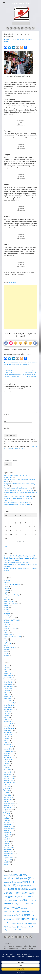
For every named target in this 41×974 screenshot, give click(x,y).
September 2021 (9, 757)
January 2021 (8, 774)
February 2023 (8, 724)
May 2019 (7, 816)
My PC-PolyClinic (21, 3)
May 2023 (7, 717)
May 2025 (7, 669)
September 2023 (9, 709)
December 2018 (9, 826)
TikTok (6, 639)
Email (6, 421)
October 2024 (8, 684)
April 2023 (7, 720)
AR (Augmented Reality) (11, 595)
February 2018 (8, 847)
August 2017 (8, 860)
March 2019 (7, 820)
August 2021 (8, 759)
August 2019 (8, 810)
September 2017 (9, 858)
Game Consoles (9, 601)
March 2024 (7, 697)
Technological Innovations (26, 363)
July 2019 (7, 812)
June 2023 (7, 715)
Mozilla (6, 626)
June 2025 (7, 667)
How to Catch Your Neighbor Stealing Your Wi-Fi (19, 556)
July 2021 (7, 761)
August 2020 (8, 784)
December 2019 (9, 801)
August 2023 (8, 711)
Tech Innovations (24, 364)
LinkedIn (6, 622)
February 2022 (8, 747)
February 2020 (8, 797)
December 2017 (9, 851)
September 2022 (9, 732)
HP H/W (6, 607)
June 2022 (7, 738)
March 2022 (7, 745)
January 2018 (8, 849)
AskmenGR (12, 283)
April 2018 (7, 843)
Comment (7, 392)
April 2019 (7, 818)
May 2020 (7, 791)
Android (6, 591)
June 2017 (7, 864)
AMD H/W (7, 589)
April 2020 (7, 793)
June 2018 (7, 839)
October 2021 (8, 755)
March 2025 (7, 674)
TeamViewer (8, 635)
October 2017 (8, 856)
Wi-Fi (5, 651)
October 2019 (8, 805)
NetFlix (6, 630)
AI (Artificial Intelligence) (12, 584)
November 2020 (9, 778)
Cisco (5, 597)
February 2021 (8, 772)
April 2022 (7, 743)
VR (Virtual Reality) (10, 647)
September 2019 (9, 807)
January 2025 (8, 678)
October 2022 (8, 730)
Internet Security (9, 618)
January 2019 (8, 824)
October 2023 (8, 707)
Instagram (15, 363)
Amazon (6, 586)
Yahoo (6, 653)
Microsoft (7, 624)
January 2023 (8, 726)
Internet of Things (13, 903)
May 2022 (7, 741)
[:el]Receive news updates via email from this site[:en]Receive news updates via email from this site (20, 441)
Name (6, 415)
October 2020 (8, 780)
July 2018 (7, 837)
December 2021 (9, 751)
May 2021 (7, 766)
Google (6, 605)
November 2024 (9, 682)
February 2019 (8, 822)
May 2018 (7, 841)
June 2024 (7, 690)
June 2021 (7, 764)
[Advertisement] (20, 300)
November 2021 (9, 753)
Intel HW (31, 900)
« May (5, 546)
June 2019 (7, 814)
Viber (5, 645)
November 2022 (9, 728)
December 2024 (9, 680)
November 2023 (9, 705)
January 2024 (8, 701)
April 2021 (7, 768)
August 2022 (8, 734)
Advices (11, 364)
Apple (5, 593)
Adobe (6, 582)
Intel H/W (7, 616)
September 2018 (9, 833)
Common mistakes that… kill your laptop (17, 562)
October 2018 (8, 830)
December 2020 (9, 776)
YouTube (6, 656)
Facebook (7, 599)
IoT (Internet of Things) (11, 620)
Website (6, 428)
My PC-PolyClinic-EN (10, 628)
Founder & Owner (20, 39)
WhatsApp (7, 649)
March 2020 (7, 795)
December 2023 (9, 703)
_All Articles (8, 363)
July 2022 (7, 736)
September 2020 (9, 782)
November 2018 (9, 828)
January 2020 (8, 799)
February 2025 (8, 676)
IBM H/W (6, 612)
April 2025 (7, 671)
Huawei (6, 609)
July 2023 (7, 713)
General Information (10, 603)
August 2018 (8, 835)
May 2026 (7, 665)
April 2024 (7, 694)
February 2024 (8, 699)
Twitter (6, 641)
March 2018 (7, 845)
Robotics (6, 632)
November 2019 (9, 803)
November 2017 (9, 854)
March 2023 (7, 722)
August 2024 (8, 688)
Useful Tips (7, 643)
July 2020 (7, 787)
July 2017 (7, 862)
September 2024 (9, 686)
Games (30, 889)
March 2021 (7, 770)
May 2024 (7, 692)
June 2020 (7, 789)
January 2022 (8, 749)
